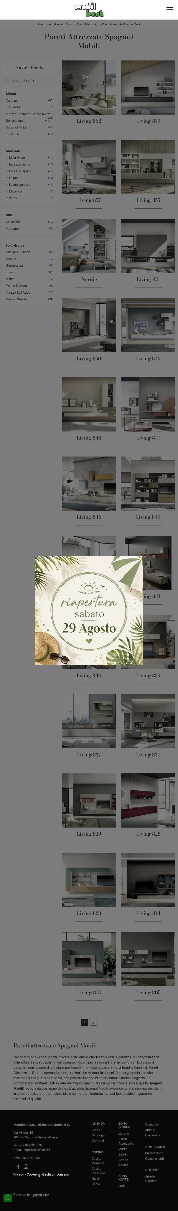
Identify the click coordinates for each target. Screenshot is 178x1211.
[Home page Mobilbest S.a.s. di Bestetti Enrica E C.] (89, 10)
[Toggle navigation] (169, 9)
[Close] (161, 551)
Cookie (32, 1174)
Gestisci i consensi (55, 1174)
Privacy (18, 1174)
